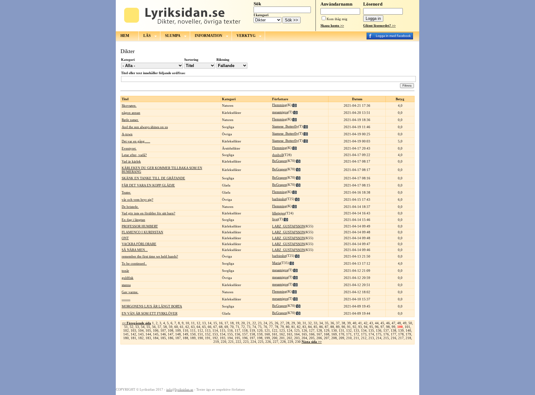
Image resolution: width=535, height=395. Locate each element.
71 (237, 327)
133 (356, 330)
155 (230, 334)
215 (386, 338)
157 (245, 334)
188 (185, 338)
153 (215, 334)
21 (248, 323)
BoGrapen (279, 161)
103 (133, 330)
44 (377, 323)
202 (289, 338)
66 (209, 327)
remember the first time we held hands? (150, 256)
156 (237, 334)
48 (399, 323)
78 (276, 327)
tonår (125, 270)
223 (246, 341)
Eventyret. (129, 148)
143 (141, 334)
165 (304, 334)
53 (137, 327)
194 (230, 338)
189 (193, 338)
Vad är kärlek (131, 161)
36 (332, 323)
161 (274, 334)
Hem (124, 36)
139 (401, 330)
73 (248, 327)
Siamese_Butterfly (285, 126)
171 (349, 334)
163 (289, 334)
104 (141, 330)
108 (170, 330)
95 (371, 327)
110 (185, 330)
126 (304, 330)
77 (271, 327)
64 (198, 327)
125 (297, 330)
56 (154, 327)
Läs (147, 36)
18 (232, 323)
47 (393, 323)
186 (170, 338)
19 (237, 323)
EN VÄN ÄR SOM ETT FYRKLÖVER (149, 313)
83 (304, 327)
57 (159, 327)
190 (200, 338)
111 (193, 330)
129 (326, 330)
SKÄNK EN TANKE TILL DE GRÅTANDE (153, 178)
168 (326, 334)
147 (170, 334)
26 (276, 323)
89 (338, 327)
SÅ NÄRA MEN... (135, 250)
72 (243, 327)
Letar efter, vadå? (134, 155)
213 (371, 338)
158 (252, 334)
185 (163, 338)
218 (408, 338)
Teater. (126, 192)
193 (222, 338)
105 (148, 330)
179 (408, 334)
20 (243, 323)
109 (178, 330)
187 (178, 338)
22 (254, 323)
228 (283, 341)
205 (312, 338)
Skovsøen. (129, 105)
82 (299, 327)
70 (232, 327)
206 (319, 338)
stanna (126, 285)
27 (282, 323)
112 (200, 330)
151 (200, 334)
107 (163, 330)
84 (310, 327)
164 (297, 334)
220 (223, 341)
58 (165, 327)
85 (315, 327)
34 (321, 323)
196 (245, 338)
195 (237, 338)
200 (274, 338)
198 (260, 338)
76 (265, 327)
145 (156, 334)
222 (238, 341)
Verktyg (246, 36)
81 (293, 327)
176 (386, 334)
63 (193, 327)
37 (338, 323)
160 (267, 334)
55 (148, 327)
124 (289, 330)
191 (208, 338)
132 (349, 330)
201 (282, 338)
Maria (276, 263)
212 (364, 338)
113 (208, 330)
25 (271, 323)
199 (267, 338)
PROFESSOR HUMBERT (140, 226)
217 (401, 338)
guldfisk (127, 278)
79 (282, 327)
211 (356, 338)
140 (408, 330)
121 (267, 330)
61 (182, 327)
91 (349, 327)
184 (156, 338)
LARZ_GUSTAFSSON (288, 226)
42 (366, 323)
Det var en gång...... (136, 141)
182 (141, 338)
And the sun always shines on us (145, 127)
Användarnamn (336, 4)
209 (341, 338)
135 (371, 330)
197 (252, 338)
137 (386, 330)
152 (208, 334)
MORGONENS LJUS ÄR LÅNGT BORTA (152, 306)
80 (287, 327)
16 (221, 323)
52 (131, 327)
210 (349, 338)
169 (334, 334)
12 (198, 323)
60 (176, 327)
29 (293, 323)
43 (371, 323)
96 (377, 327)
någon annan (131, 112)
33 (315, 323)
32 (310, 323)
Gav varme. (130, 292)
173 (364, 334)
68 (221, 327)
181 (133, 338)
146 (163, 334)
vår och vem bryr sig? (137, 199)
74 (254, 327)
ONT (125, 238)
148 (178, 334)
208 (334, 338)
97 (382, 327)
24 (265, 323)
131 (341, 330)
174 (371, 334)
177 (393, 334)
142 (133, 334)
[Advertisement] (267, 365)
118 (245, 330)
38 (343, 323)
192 (215, 338)
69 (226, 327)
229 (290, 341)
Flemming (279, 105)
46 (388, 323)
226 (268, 341)
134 (364, 330)
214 (378, 338)
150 (193, 334)
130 (334, 330)
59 (170, 327)
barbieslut (279, 199)
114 (215, 330)
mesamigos (280, 112)
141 (126, 334)
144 (148, 334)
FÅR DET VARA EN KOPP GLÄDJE (148, 185)
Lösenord (372, 4)
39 (349, 323)
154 (222, 334)
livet (275, 219)
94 (366, 327)
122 (274, 330)
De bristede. (130, 207)
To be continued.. (134, 263)
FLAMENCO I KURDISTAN (142, 232)
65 (204, 327)
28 (287, 323)
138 (393, 330)
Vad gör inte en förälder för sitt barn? (148, 213)
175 (378, 334)
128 (319, 330)
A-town (127, 134)
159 (260, 334)
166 (312, 334)
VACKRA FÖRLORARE (139, 244)
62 (187, 327)
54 (143, 327)
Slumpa (173, 36)
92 (354, 327)
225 (260, 341)
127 (312, 330)
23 (260, 323)
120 (260, 330)
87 (326, 327)
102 (126, 330)
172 (356, 334)
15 (215, 323)
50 (410, 323)
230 (298, 341)
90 (343, 327)
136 (378, 330)
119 (252, 330)
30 (299, 323)
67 (215, 327)
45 (382, 323)
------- (126, 299)
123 (282, 330)
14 (209, 323)
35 (326, 323)
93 (360, 327)
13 (204, 323)
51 (126, 327)
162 (282, 334)
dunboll (277, 155)
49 (405, 323)
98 (388, 327)
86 (321, 327)
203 (297, 338)
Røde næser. (130, 120)
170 (341, 334)
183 (148, 338)
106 (156, 330)
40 (354, 323)
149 (185, 334)
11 (193, 323)
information (208, 36)
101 (407, 327)
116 (230, 330)
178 (401, 334)
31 (304, 323)
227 (275, 341)
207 (326, 338)
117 (237, 330)
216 (393, 338)
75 (260, 327)
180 (126, 338)
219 (216, 341)
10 (187, 323)
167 (319, 334)
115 (222, 330)
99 (393, 327)
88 (332, 327)
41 (360, 323)
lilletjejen (278, 213)
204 (304, 338)
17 (226, 323)
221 (231, 341)
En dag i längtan (133, 220)
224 (253, 341)
